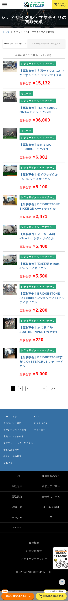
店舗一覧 (17, 506)
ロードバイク (10, 417)
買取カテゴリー (51, 486)
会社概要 (34, 542)
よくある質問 (51, 506)
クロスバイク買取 (12, 423)
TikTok (17, 527)
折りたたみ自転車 (12, 456)
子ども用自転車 (11, 450)
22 (44, 388)
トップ (6, 32)
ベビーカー (39, 430)
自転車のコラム (51, 496)
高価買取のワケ (51, 476)
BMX (36, 417)
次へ (53, 388)
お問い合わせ (34, 550)
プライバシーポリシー (34, 558)
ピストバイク (41, 423)
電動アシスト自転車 (13, 436)
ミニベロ (8, 463)
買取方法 (17, 486)
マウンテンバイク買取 (14, 430)
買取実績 (17, 496)
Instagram (17, 517)
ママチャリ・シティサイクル (18, 443)
